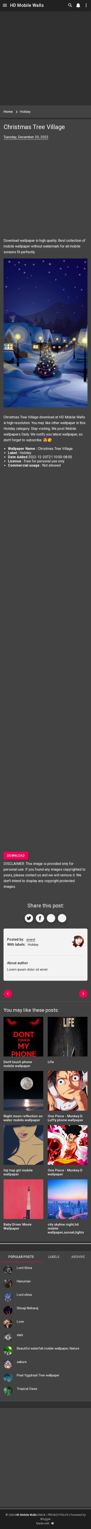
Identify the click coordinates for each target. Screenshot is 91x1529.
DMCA (41, 1514)
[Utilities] (86, 5)
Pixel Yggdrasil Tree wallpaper (38, 1375)
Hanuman (24, 1281)
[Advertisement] (45, 58)
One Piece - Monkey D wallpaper (65, 1172)
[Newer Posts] (8, 994)
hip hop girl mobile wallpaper (18, 1172)
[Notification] (78, 5)
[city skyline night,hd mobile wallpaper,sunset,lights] (67, 1200)
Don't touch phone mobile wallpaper (18, 1064)
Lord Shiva (24, 1268)
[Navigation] (5, 5)
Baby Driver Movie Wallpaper (18, 1226)
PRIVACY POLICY (58, 1514)
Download (16, 855)
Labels (53, 1257)
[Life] (67, 1038)
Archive (78, 1257)
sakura (22, 1362)
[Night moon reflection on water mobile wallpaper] (23, 1092)
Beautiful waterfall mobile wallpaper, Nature (48, 1348)
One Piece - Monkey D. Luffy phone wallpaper (65, 1118)
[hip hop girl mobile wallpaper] (23, 1146)
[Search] (70, 5)
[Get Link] (51, 918)
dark (20, 1335)
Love (20, 1322)
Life (51, 1062)
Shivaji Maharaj (27, 1308)
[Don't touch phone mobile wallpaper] (23, 1038)
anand (30, 940)
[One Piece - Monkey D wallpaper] (67, 1146)
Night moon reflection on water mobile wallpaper (23, 1118)
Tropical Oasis (27, 1389)
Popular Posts (21, 1257)
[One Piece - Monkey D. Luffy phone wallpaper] (67, 1092)
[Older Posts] (83, 994)
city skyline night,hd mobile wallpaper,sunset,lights (66, 1228)
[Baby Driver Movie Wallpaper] (23, 1200)
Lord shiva (24, 1295)
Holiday (9, 429)
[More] (62, 918)
